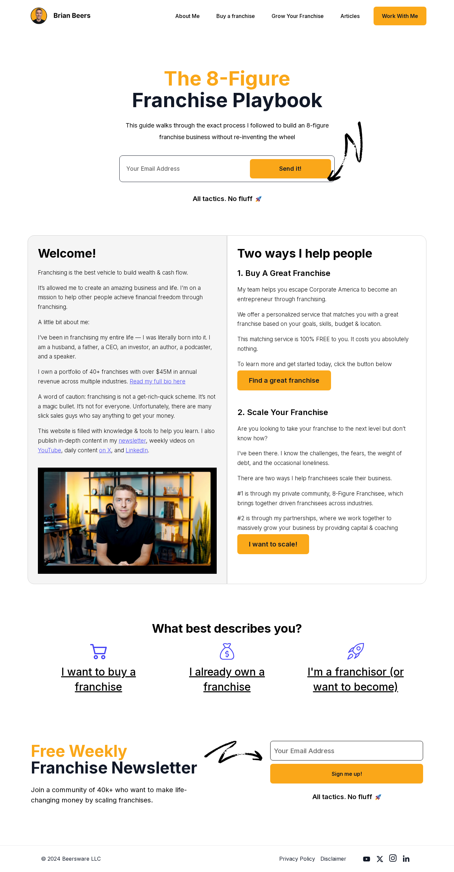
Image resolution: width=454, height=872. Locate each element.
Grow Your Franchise (298, 16)
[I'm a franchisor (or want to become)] (355, 651)
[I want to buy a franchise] (98, 651)
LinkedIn (137, 450)
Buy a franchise (235, 16)
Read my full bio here (157, 381)
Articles (350, 16)
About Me (187, 16)
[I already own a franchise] (227, 651)
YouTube (49, 450)
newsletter (132, 440)
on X (105, 450)
